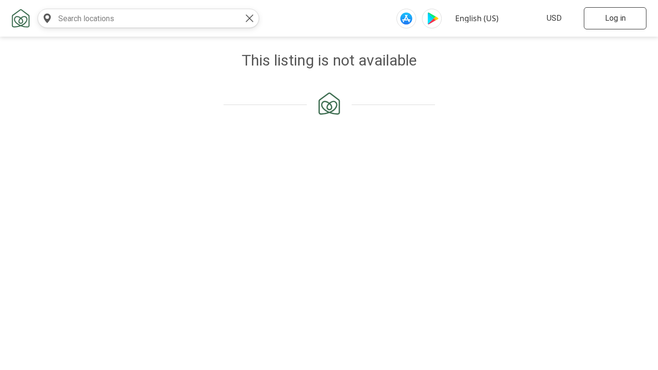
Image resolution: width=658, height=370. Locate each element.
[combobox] (138, 18)
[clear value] (249, 18)
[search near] (47, 18)
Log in (615, 18)
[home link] (21, 18)
